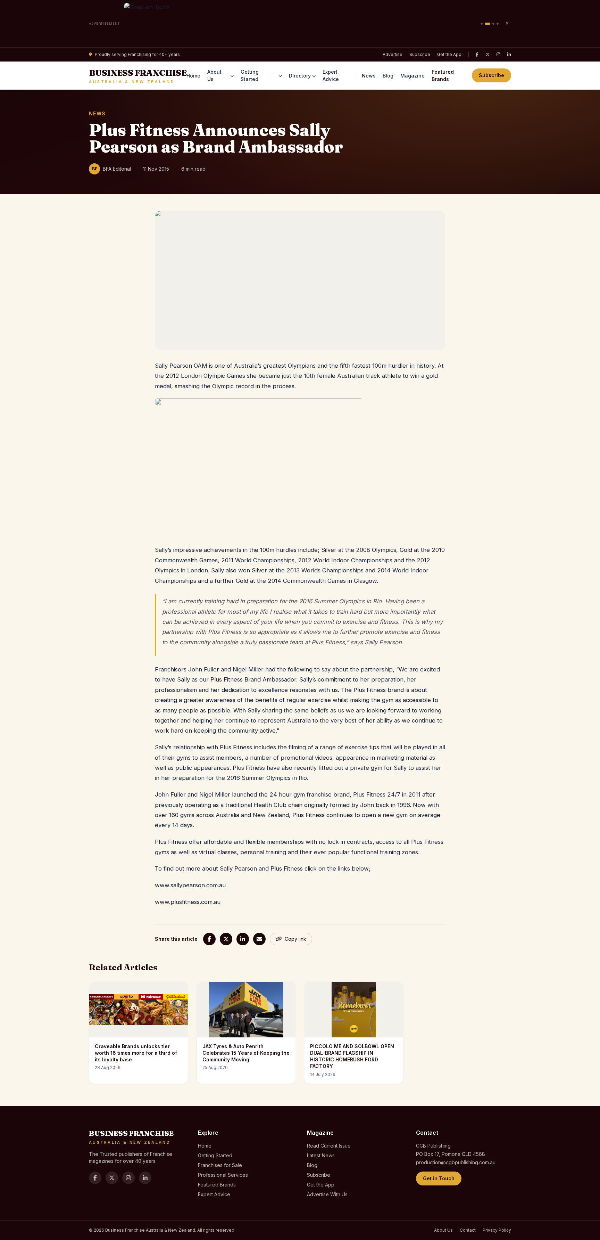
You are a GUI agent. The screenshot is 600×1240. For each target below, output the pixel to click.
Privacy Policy (497, 1230)
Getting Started (250, 75)
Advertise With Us (327, 1194)
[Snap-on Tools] (300, 23)
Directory (300, 76)
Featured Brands (443, 75)
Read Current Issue (329, 1146)
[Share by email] (259, 939)
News (369, 76)
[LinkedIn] (509, 54)
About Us (214, 75)
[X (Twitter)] (487, 54)
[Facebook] (477, 54)
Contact (468, 1230)
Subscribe (419, 54)
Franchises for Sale (220, 1165)
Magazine (412, 76)
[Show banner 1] (482, 24)
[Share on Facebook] (209, 939)
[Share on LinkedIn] (242, 939)
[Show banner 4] (498, 24)
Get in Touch (439, 1178)
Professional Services (223, 1175)
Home (193, 76)
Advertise (392, 54)
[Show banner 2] (487, 24)
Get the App (449, 54)
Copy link (295, 939)
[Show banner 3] (493, 24)
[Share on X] (226, 939)
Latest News (321, 1155)
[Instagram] (498, 54)
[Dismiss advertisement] (507, 23)
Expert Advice (331, 75)
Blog (388, 76)
